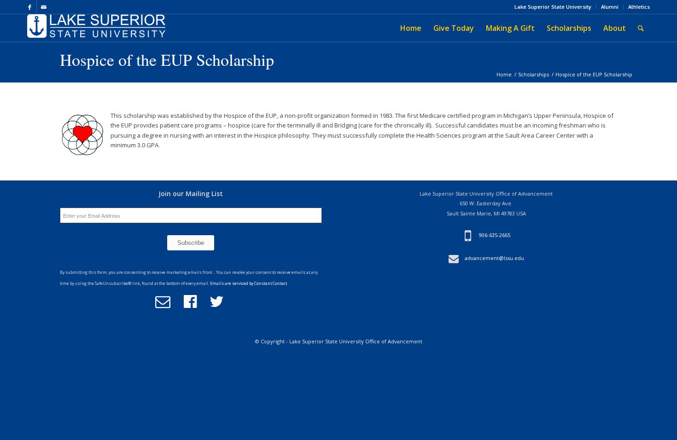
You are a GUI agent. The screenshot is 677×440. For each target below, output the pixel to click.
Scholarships (533, 74)
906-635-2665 (494, 235)
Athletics (639, 6)
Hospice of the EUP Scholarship (167, 59)
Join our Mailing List (190, 193)
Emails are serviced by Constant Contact (248, 283)
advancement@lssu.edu (494, 258)
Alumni (610, 6)
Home (504, 74)
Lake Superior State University (552, 6)
